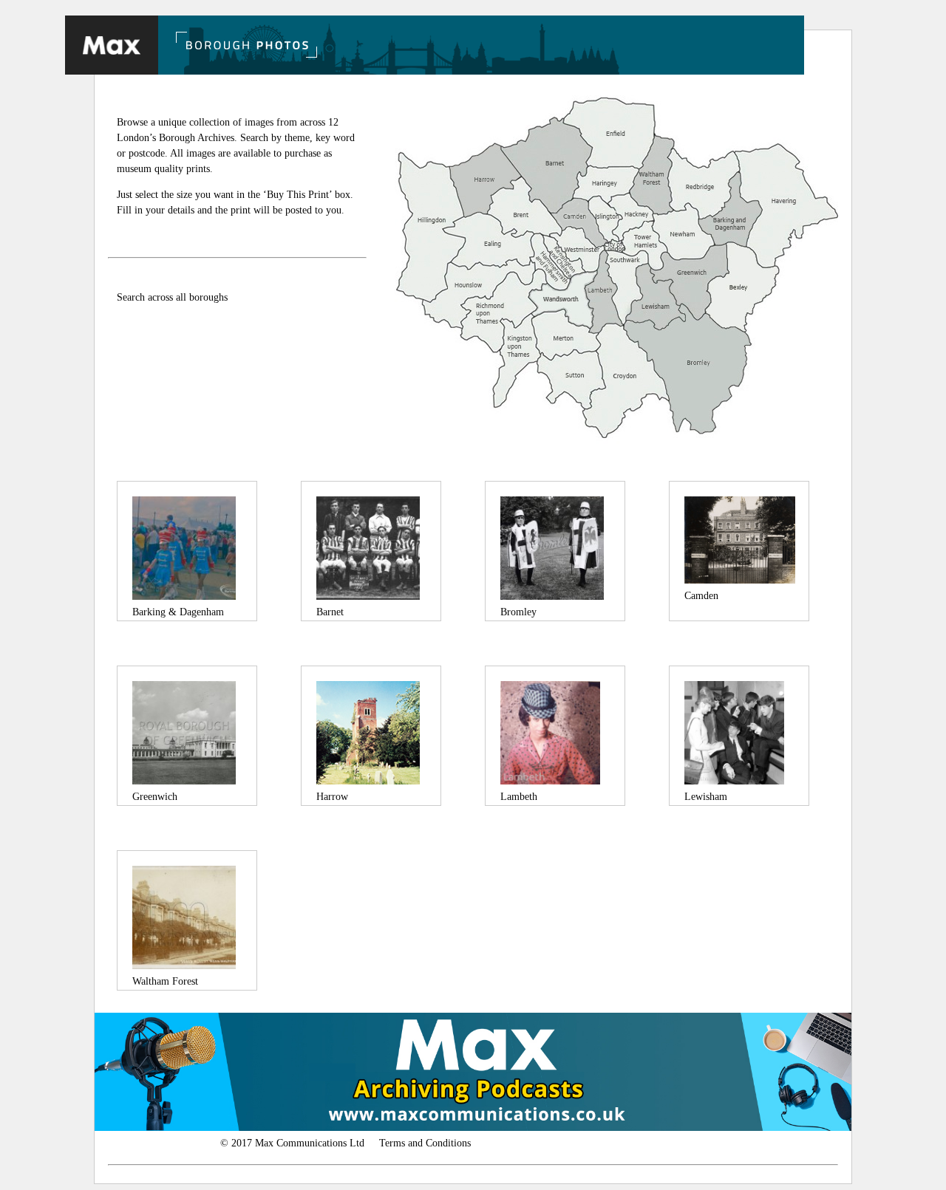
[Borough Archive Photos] (111, 45)
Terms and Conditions (425, 1143)
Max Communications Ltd (311, 1143)
